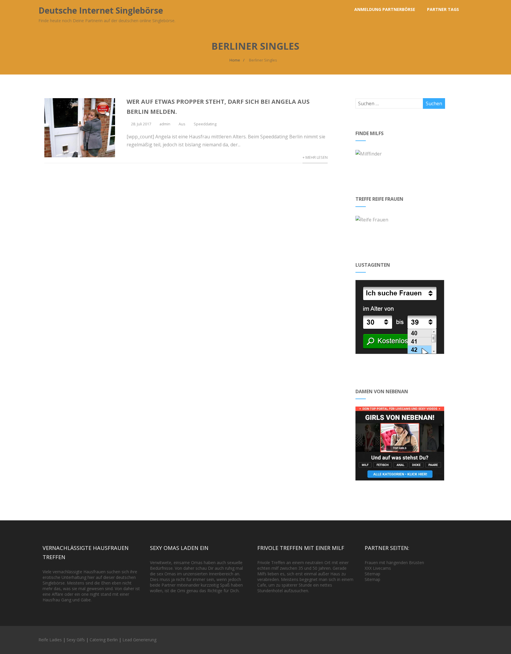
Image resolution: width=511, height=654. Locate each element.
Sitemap (372, 574)
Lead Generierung (139, 639)
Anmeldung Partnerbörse (384, 9)
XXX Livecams (378, 568)
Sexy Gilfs (76, 639)
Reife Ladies (50, 639)
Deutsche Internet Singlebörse (100, 10)
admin (164, 124)
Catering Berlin (104, 639)
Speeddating (205, 124)
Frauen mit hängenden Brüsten (394, 562)
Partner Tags (443, 9)
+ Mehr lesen (315, 157)
